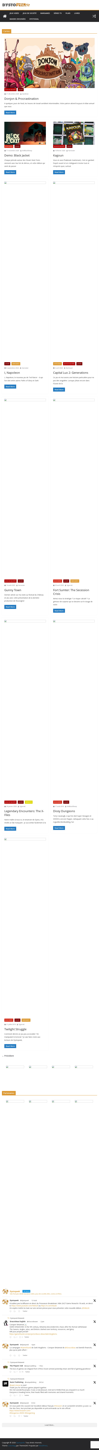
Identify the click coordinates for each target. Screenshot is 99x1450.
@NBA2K (85, 1308)
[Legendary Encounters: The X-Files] (25, 710)
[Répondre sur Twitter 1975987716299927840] (11, 1416)
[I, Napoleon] (25, 272)
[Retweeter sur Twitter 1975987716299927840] (15, 1416)
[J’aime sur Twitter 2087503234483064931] (20, 1311)
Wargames (45, 13)
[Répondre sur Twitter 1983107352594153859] (11, 1395)
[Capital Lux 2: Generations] (74, 272)
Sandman (25, 94)
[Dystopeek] (5, 16)
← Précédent (8, 1055)
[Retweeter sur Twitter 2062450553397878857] (15, 1355)
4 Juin (33, 1345)
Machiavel (69, 368)
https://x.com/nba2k (49, 1306)
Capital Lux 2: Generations (70, 373)
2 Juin (42, 1322)
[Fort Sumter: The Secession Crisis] (74, 489)
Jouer (21, 89)
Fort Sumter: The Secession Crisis (71, 592)
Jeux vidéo (14, 13)
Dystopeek (14, 1300)
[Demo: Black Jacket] (25, 133)
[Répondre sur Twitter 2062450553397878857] (11, 1355)
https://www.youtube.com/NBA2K (25, 1306)
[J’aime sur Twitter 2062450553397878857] (20, 1355)
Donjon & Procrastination (21, 99)
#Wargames (14, 1413)
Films (68, 13)
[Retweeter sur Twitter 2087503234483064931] (15, 1311)
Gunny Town (12, 590)
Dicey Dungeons (64, 811)
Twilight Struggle (15, 1029)
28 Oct (41, 1382)
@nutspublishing (30, 1382)
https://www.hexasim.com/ (20, 1410)
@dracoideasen (32, 1322)
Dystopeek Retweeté (17, 1318)
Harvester (71, 151)
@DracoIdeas (70, 1347)
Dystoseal (34, 19)
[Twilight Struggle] (25, 928)
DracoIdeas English (17, 1321)
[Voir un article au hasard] (94, 16)
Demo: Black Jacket (17, 155)
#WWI (22, 1413)
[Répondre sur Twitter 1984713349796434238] (11, 1372)
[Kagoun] (74, 133)
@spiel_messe (15, 1385)
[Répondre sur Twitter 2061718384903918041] (11, 1337)
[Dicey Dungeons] (74, 710)
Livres (77, 13)
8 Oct (33, 1403)
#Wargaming (30, 1413)
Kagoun (58, 155)
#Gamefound (26, 1347)
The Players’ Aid (16, 1366)
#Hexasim (58, 1406)
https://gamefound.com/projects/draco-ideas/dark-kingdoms (33, 1334)
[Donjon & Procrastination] (49, 63)
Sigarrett (69, 585)
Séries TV (58, 13)
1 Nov (41, 1366)
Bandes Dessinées (18, 19)
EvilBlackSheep (27, 151)
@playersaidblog (30, 1366)
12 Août (34, 1300)
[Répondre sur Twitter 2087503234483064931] (11, 1311)
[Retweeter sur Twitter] (8, 1318)
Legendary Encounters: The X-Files (24, 813)
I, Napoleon (12, 373)
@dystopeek (24, 1300)
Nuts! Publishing (16, 1382)
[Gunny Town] (25, 489)
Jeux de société (29, 13)
